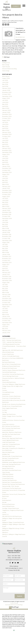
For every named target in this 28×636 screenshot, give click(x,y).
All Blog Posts (6, 63)
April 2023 (5, 144)
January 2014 (6, 332)
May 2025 (5, 104)
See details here (20, 37)
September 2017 (7, 262)
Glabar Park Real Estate (9, 414)
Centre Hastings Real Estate (10, 376)
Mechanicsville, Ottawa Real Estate (12, 456)
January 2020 (6, 210)
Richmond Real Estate (8, 504)
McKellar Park (6, 454)
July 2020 (5, 198)
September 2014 (7, 322)
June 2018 (5, 246)
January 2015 (6, 316)
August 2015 (5, 306)
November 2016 (6, 278)
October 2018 (6, 238)
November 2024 (7, 116)
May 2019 (5, 224)
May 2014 (5, 328)
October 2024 (6, 118)
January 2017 (6, 274)
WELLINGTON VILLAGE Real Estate (12, 516)
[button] (16, 6)
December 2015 (6, 298)
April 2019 (5, 226)
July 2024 (5, 122)
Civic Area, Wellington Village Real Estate (13, 384)
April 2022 (5, 162)
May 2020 (5, 202)
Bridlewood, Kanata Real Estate (11, 366)
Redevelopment (6, 500)
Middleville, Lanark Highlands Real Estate (13, 462)
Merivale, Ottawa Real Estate (10, 458)
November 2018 (6, 236)
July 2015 (5, 308)
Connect (16, 6)
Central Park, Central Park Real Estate (13, 374)
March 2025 (5, 108)
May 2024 (5, 126)
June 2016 (5, 286)
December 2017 (6, 256)
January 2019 (6, 232)
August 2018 (5, 242)
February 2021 (6, 186)
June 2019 (5, 222)
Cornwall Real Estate (8, 392)
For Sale (4, 412)
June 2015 (5, 310)
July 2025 (5, 100)
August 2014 (5, 324)
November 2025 (6, 92)
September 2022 (7, 152)
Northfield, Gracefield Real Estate (11, 470)
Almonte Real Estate (8, 352)
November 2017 (6, 258)
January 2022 (6, 166)
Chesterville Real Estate (9, 382)
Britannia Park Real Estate (9, 368)
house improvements (8, 424)
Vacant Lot (5, 514)
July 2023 (5, 138)
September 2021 (7, 172)
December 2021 (6, 168)
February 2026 (6, 88)
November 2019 (6, 214)
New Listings (5, 65)
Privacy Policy (13, 603)
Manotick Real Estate (8, 452)
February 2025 (6, 110)
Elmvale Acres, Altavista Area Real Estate (14, 404)
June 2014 (5, 326)
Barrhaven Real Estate (8, 362)
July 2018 (4, 244)
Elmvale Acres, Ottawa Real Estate (12, 406)
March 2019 (5, 228)
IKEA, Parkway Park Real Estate (11, 426)
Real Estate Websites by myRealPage (14, 604)
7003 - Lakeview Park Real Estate (11, 342)
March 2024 (5, 130)
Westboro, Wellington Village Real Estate (13, 534)
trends (4, 512)
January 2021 (6, 188)
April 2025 (5, 106)
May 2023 (5, 142)
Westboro (5, 532)
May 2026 (5, 84)
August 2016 (5, 282)
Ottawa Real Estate (12, 22)
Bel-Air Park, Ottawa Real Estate (11, 364)
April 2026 (5, 86)
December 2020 (7, 190)
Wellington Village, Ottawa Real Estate (13, 522)
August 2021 (5, 174)
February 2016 (6, 294)
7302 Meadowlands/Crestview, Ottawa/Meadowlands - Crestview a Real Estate (14, 346)
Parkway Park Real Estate (9, 480)
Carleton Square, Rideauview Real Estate (13, 370)
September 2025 (7, 96)
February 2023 (6, 148)
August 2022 (6, 154)
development (6, 394)
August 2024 (6, 120)
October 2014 (6, 320)
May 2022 (5, 160)
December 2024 (7, 114)
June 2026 (5, 82)
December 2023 (6, 134)
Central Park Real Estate (9, 372)
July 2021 (4, 176)
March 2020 (5, 206)
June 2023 (5, 140)
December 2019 (6, 212)
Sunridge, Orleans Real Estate (10, 508)
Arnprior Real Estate (8, 354)
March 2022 (5, 164)
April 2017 (5, 268)
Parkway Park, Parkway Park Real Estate (13, 484)
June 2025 (5, 102)
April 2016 (5, 290)
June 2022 (5, 158)
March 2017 (5, 270)
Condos (4, 390)
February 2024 (6, 132)
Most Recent (6, 76)
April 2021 (5, 182)
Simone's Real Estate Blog (9, 69)
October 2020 (6, 194)
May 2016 (5, 288)
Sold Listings (5, 71)
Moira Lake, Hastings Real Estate (11, 464)
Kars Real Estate (7, 436)
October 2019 (6, 216)
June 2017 (5, 266)
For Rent (4, 410)
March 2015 (5, 314)
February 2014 (6, 330)
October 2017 (6, 260)
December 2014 (6, 318)
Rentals (4, 502)
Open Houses (6, 66)
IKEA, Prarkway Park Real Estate (11, 428)
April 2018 (5, 250)
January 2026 (6, 90)
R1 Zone (4, 498)
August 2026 (6, 78)
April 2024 (5, 128)
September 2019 (7, 218)
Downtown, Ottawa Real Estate (11, 398)
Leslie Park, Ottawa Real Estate (11, 444)
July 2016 (5, 284)
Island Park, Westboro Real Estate (11, 432)
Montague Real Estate (8, 466)
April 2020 (5, 204)
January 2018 (6, 254)
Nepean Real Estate (7, 468)
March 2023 (5, 146)
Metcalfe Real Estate (8, 460)
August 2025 (6, 98)
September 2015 (7, 304)
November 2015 (6, 300)
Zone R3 (4, 536)
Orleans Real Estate (7, 476)
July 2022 (5, 156)
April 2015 (5, 312)
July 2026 (5, 80)
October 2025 (6, 94)
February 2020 (6, 208)
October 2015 (6, 302)
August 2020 (6, 196)
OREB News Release (7, 474)
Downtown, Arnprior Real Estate (11, 396)
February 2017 (6, 272)
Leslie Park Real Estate (8, 442)
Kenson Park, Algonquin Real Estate (12, 438)
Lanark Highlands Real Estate (10, 440)
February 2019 (6, 230)
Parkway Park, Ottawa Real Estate (12, 482)
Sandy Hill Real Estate (8, 506)
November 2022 (6, 150)
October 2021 (6, 170)
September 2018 (7, 240)
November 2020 (7, 192)
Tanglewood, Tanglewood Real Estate (13, 510)
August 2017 (5, 264)
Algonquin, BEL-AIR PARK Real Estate (12, 350)
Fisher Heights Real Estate (9, 408)
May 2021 (5, 180)
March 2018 (5, 252)
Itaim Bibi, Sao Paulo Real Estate (11, 434)
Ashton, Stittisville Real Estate (10, 356)
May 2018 (5, 248)
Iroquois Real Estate (8, 430)
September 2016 (7, 280)
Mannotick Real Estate (8, 446)
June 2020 (5, 200)
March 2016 (5, 292)
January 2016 (6, 296)
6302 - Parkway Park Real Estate (11, 340)
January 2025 (6, 112)
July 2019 (5, 220)
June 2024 (5, 124)
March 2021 (5, 184)
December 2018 (6, 234)
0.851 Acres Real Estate (9, 338)
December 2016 (6, 276)
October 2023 (6, 136)
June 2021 (5, 178)
